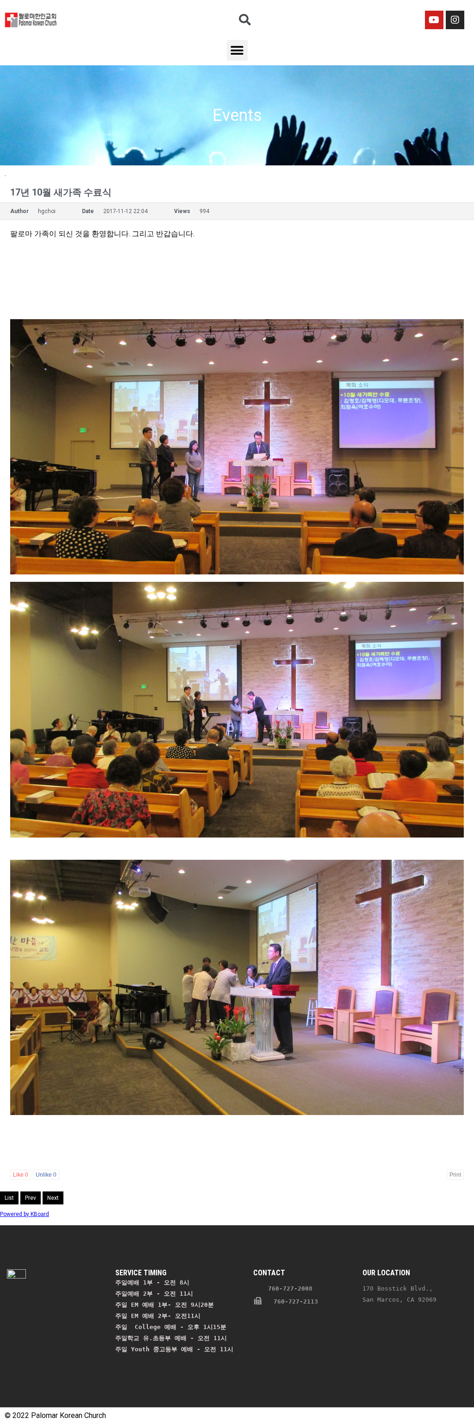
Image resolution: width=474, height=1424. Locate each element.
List (9, 1198)
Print (455, 1175)
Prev (30, 1198)
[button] (237, 50)
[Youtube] (434, 20)
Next (53, 1198)
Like (20, 1175)
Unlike (46, 1175)
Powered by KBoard (24, 1214)
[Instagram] (455, 20)
